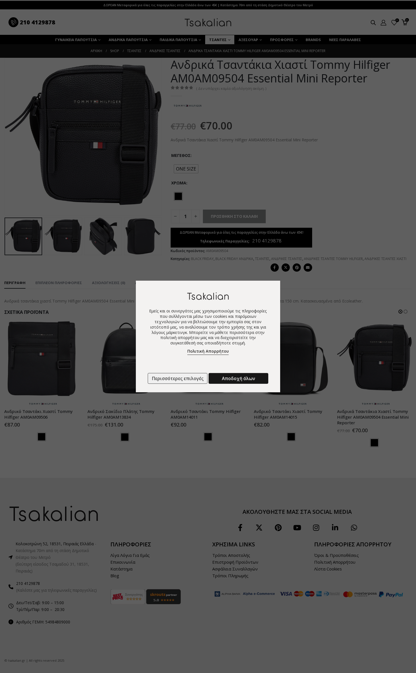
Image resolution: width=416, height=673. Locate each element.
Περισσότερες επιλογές (177, 378)
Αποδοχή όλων (238, 378)
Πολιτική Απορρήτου (208, 351)
